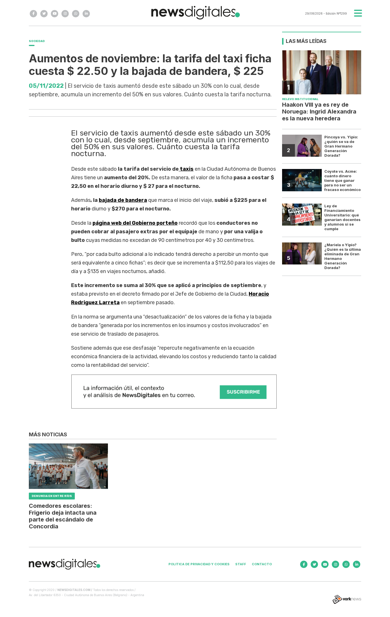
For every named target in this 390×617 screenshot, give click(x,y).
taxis (186, 169)
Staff (240, 564)
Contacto (262, 564)
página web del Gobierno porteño (135, 223)
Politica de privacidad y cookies (199, 564)
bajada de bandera (123, 200)
